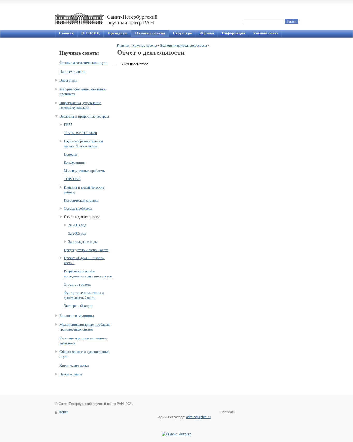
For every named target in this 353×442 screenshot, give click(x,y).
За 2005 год (77, 233)
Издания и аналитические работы (84, 189)
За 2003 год (77, 225)
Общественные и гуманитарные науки (84, 354)
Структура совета (77, 284)
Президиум (117, 33)
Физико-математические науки (83, 63)
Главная (66, 33)
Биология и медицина (76, 316)
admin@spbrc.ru (198, 417)
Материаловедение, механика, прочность (82, 91)
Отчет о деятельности (82, 217)
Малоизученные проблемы (84, 171)
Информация (233, 33)
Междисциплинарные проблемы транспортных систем (84, 327)
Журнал (207, 33)
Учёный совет (265, 33)
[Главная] (107, 19)
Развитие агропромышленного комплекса (83, 340)
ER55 (68, 125)
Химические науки (74, 365)
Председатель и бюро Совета (86, 250)
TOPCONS (72, 179)
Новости (70, 154)
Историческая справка (81, 200)
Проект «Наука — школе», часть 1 (84, 260)
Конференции (74, 162)
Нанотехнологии (72, 72)
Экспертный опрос (78, 306)
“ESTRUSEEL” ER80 (80, 133)
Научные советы (150, 33)
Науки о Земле (70, 374)
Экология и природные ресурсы (183, 45)
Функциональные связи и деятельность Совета (84, 295)
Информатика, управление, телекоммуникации (80, 105)
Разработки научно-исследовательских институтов (88, 273)
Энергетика (68, 80)
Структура (182, 33)
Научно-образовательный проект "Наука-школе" (83, 143)
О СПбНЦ (90, 33)
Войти (63, 412)
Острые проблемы (78, 209)
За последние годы (82, 242)
